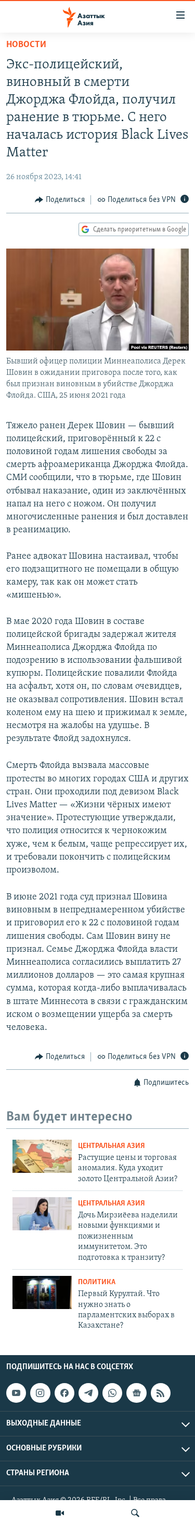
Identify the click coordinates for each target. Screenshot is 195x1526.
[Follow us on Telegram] (88, 1393)
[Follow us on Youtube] (16, 1393)
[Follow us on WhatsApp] (112, 1393)
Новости (26, 45)
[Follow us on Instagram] (40, 1393)
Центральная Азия (111, 1146)
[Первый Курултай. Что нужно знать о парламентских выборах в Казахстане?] (42, 1292)
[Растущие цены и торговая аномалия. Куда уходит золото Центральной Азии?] (42, 1156)
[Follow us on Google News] (136, 1393)
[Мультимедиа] (59, 1513)
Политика (96, 1282)
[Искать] (135, 1513)
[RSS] (161, 1393)
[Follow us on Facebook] (64, 1393)
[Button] (60, 200)
